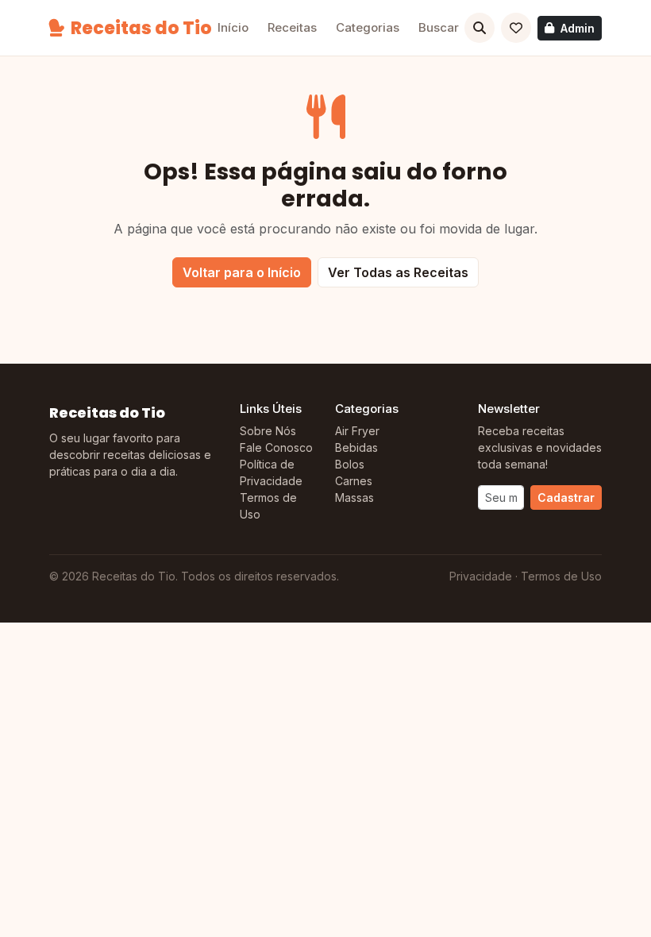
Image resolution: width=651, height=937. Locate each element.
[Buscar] (479, 28)
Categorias (367, 27)
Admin (577, 28)
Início (233, 27)
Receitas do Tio (141, 28)
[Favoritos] (516, 28)
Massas (354, 497)
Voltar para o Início (242, 272)
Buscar (438, 27)
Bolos (349, 464)
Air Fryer (357, 431)
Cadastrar (566, 497)
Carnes (353, 481)
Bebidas (356, 447)
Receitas (292, 27)
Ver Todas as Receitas (398, 272)
